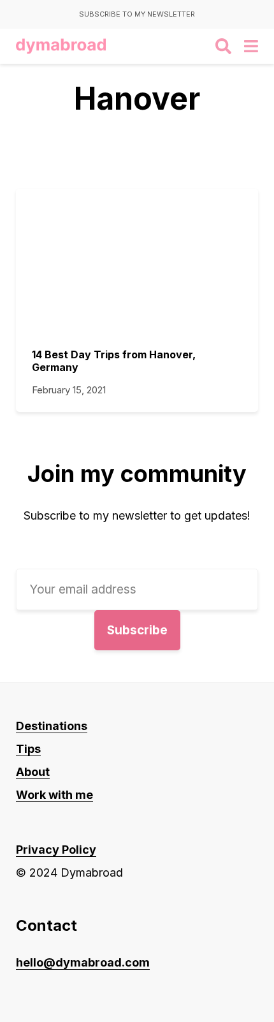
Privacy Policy (56, 849)
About (33, 771)
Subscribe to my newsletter (137, 14)
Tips (28, 749)
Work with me (54, 794)
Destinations (51, 726)
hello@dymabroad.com (83, 962)
